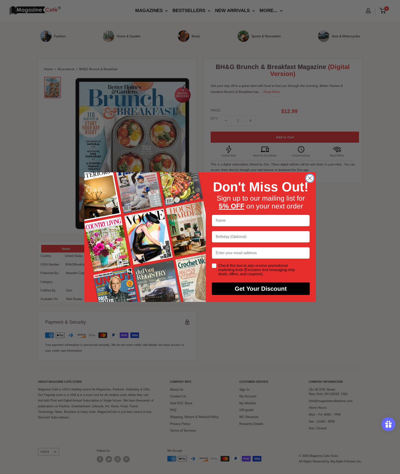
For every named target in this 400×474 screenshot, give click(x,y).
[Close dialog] (310, 178)
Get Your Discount (261, 288)
